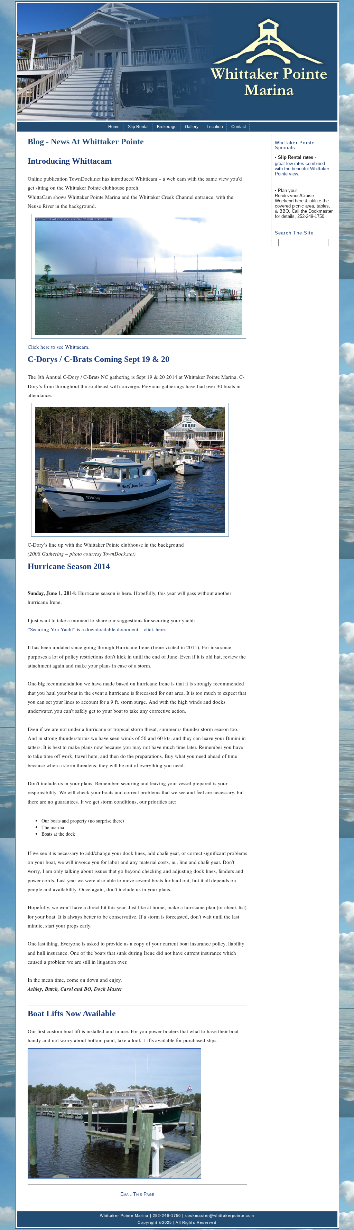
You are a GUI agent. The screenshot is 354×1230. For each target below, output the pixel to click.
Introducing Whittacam (70, 160)
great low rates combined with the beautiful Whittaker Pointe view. (302, 168)
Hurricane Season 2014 (69, 566)
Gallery (191, 126)
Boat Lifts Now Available (72, 1013)
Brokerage (167, 126)
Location (215, 126)
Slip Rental (138, 126)
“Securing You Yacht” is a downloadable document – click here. (97, 629)
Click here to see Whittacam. (59, 346)
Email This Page (137, 1194)
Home (114, 126)
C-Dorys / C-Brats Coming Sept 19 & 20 (98, 359)
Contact (238, 126)
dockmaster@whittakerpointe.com (219, 1215)
